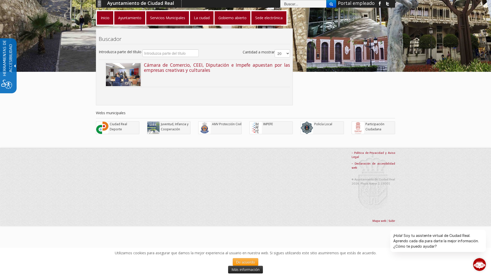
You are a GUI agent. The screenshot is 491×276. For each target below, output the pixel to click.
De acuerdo (245, 261)
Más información (245, 269)
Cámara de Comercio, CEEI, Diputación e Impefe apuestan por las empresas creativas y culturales (217, 67)
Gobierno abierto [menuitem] (232, 17)
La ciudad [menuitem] (202, 17)
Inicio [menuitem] (105, 17)
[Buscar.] (331, 4)
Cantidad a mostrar (259, 52)
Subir (391, 221)
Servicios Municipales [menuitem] (167, 17)
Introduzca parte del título (120, 51)
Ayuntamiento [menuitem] (129, 17)
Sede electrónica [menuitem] (269, 17)
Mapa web (379, 221)
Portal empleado (356, 3)
